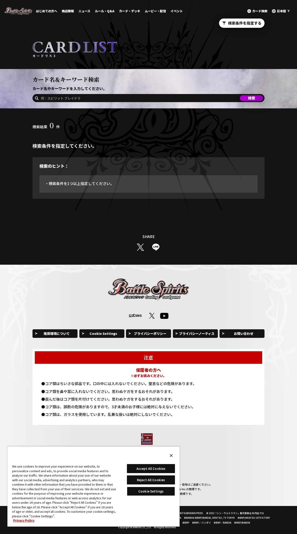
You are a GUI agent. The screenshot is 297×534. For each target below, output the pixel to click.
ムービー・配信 (155, 11)
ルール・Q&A (104, 11)
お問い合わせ (243, 333)
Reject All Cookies (151, 480)
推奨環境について (57, 333)
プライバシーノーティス (196, 333)
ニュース (84, 11)
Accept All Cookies (150, 468)
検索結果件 (46, 126)
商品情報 (68, 11)
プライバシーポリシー (150, 333)
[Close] (171, 455)
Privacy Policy (23, 520)
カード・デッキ (129, 11)
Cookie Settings (103, 333)
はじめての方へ (46, 11)
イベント (177, 11)
